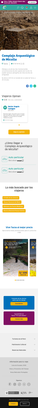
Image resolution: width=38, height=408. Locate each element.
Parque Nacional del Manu (12, 202)
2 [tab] (16, 280)
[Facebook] (10, 384)
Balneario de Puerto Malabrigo (13, 206)
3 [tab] (18, 280)
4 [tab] (20, 280)
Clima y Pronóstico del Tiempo (19, 369)
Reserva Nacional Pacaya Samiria (14, 210)
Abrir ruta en (12, 160)
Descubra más (25, 399)
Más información (15, 257)
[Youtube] (29, 384)
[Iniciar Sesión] (31, 7)
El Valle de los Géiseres (11, 197)
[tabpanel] (15, 113)
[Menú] (35, 7)
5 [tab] (21, 280)
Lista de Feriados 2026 (19, 365)
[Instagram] (15, 384)
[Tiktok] (19, 384)
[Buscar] (18, 7)
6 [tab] (23, 280)
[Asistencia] (22, 7)
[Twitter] (24, 384)
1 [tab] (19, 124)
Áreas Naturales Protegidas (19, 372)
